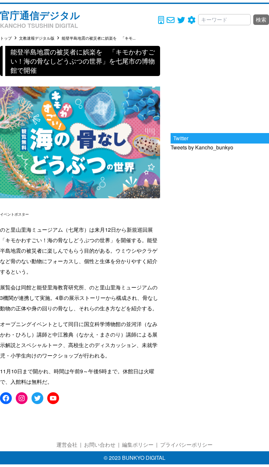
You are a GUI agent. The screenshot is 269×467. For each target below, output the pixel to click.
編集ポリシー (138, 444)
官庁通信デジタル (40, 15)
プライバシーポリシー (186, 444)
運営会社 (66, 444)
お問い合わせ (99, 444)
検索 (261, 19)
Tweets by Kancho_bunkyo (202, 147)
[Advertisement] (220, 87)
